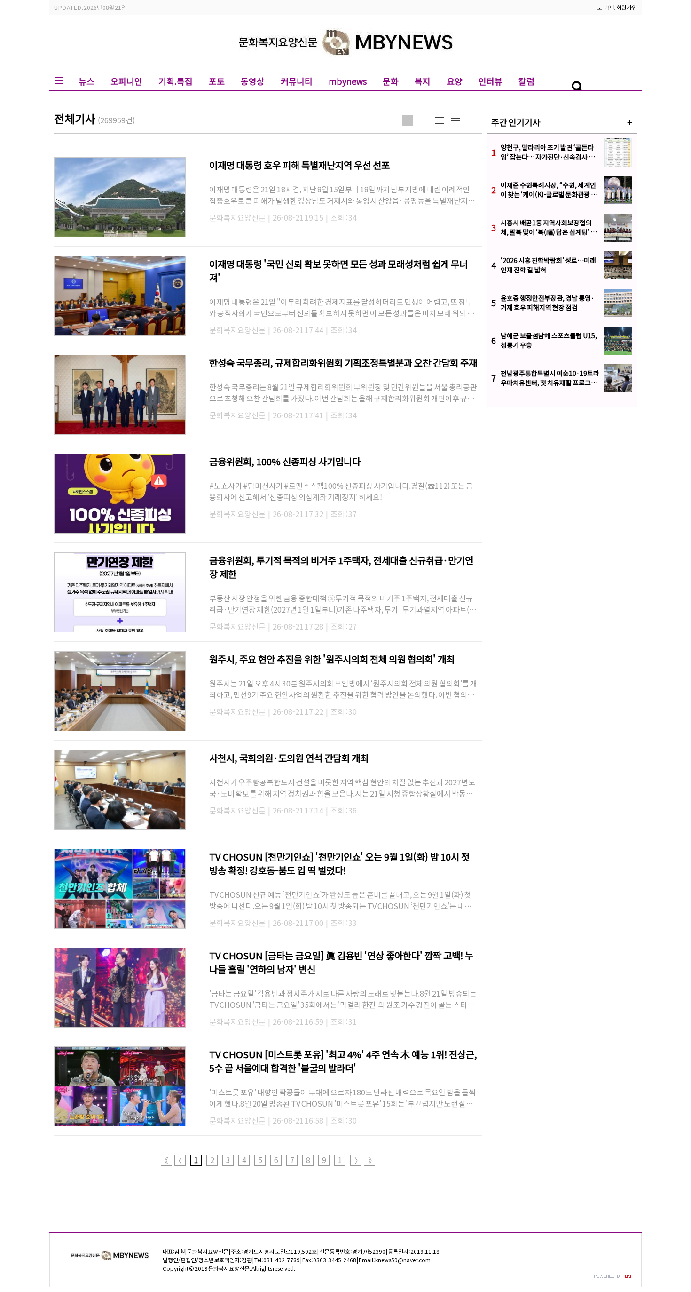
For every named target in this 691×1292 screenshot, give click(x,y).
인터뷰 (491, 81)
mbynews (348, 81)
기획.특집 (175, 81)
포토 (217, 81)
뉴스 (86, 81)
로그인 (604, 7)
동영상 (253, 81)
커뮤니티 (297, 81)
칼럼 (526, 81)
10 (340, 1160)
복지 (423, 81)
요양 (455, 81)
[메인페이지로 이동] (346, 64)
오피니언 (126, 81)
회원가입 (626, 7)
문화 (391, 81)
